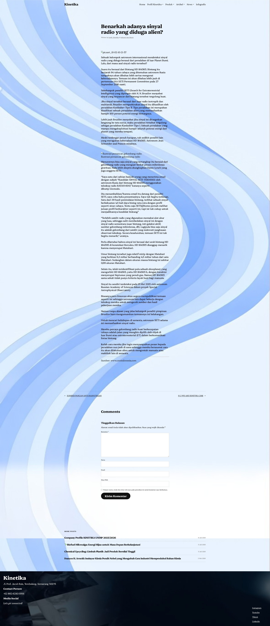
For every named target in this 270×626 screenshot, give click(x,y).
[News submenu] (193, 4)
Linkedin (256, 621)
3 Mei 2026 (202, 558)
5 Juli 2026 (202, 545)
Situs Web (104, 480)
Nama (103, 460)
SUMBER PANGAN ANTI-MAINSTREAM (84, 395)
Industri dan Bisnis (127, 37)
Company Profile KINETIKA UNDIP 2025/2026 (90, 537)
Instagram (256, 608)
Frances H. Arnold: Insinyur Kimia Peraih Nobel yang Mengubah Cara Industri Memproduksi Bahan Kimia (122, 558)
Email (103, 470)
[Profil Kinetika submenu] (162, 4)
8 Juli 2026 (202, 538)
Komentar (105, 432)
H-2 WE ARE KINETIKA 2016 (190, 395)
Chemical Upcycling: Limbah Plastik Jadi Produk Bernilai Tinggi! (99, 551)
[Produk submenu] (173, 4)
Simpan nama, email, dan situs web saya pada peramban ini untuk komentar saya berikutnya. (135, 490)
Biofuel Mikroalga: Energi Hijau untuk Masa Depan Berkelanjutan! (103, 544)
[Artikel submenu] (184, 4)
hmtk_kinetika (114, 37)
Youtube (256, 612)
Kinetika (71, 4)
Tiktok (255, 617)
